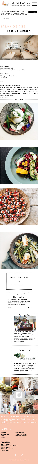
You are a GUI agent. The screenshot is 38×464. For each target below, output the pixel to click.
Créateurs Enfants (5, 444)
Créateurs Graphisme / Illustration (10, 445)
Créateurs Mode (5, 450)
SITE (1, 81)
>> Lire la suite (5, 18)
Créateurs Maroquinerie (7, 448)
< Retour (2, 23)
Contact (3, 437)
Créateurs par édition (21, 434)
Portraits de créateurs (21, 435)
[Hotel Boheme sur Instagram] (19, 413)
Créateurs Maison (5, 447)
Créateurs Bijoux (5, 442)
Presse (2, 435)
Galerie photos (5, 434)
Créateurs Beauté (5, 441)
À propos (3, 432)
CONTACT (33, 12)
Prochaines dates (20, 432)
